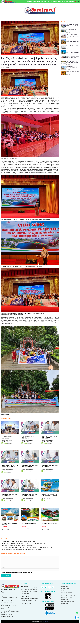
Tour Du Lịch (36, 1)
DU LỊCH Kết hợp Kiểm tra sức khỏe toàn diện (49, 436)
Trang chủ (29, 1)
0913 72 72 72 (13, 599)
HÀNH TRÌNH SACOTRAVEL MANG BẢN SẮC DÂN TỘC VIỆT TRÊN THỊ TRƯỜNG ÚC (24, 543)
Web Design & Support (36, 621)
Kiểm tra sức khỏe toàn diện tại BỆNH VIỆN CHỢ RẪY (10, 495)
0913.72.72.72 (8, 614)
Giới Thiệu (71, 1)
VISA (49, 1)
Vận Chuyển (44, 1)
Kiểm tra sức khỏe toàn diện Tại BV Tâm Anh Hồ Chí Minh (30, 495)
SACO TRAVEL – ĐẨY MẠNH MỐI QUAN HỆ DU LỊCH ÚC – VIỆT (18, 541)
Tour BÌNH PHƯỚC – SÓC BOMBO (50, 523)
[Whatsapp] (77, 613)
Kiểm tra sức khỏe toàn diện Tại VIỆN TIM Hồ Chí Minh (30, 466)
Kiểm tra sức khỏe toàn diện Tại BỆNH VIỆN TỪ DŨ (50, 466)
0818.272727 (28, 593)
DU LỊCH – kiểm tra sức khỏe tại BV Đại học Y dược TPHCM (10, 466)
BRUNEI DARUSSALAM (7, 436)
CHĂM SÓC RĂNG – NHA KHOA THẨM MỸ (29, 436)
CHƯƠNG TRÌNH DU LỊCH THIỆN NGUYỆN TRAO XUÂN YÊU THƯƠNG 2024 (21, 549)
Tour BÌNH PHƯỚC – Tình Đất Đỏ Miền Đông (9, 524)
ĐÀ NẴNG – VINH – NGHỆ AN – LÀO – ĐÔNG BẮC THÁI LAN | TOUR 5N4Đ (50, 495)
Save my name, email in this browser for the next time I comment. (17, 572)
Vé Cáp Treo (54, 1)
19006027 (8, 599)
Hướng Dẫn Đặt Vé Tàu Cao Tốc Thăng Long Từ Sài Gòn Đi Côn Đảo (18, 545)
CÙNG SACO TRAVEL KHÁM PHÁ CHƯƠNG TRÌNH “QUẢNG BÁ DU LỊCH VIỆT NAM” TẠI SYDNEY (27, 547)
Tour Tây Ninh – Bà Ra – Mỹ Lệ (29, 523)
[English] (75, 1)
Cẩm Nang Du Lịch (63, 1)
